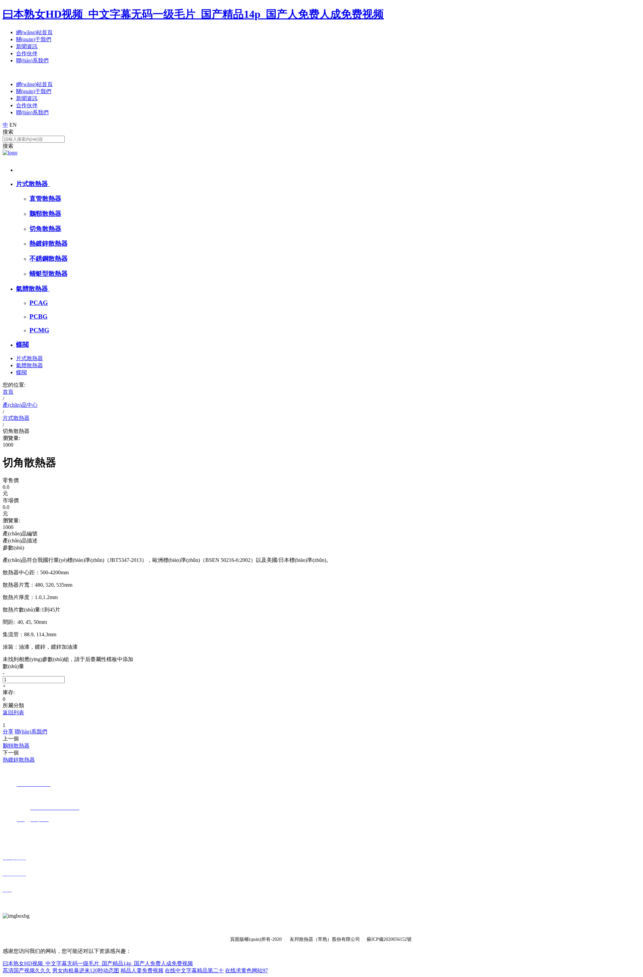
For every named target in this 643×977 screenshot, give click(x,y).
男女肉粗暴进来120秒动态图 (85, 970)
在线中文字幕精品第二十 (194, 970)
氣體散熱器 (33, 288)
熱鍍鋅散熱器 (48, 243)
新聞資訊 (27, 46)
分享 (8, 731)
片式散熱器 (33, 183)
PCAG (38, 302)
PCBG (38, 316)
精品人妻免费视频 (142, 970)
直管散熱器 (45, 198)
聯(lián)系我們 (32, 60)
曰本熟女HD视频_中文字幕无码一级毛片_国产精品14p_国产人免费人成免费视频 (193, 14)
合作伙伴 (27, 53)
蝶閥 (22, 344)
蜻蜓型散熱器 (48, 273)
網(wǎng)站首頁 (34, 32)
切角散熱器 (45, 228)
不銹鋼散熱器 (48, 258)
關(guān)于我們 (33, 39)
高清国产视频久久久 (27, 970)
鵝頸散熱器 (45, 213)
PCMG (39, 330)
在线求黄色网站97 (246, 970)
